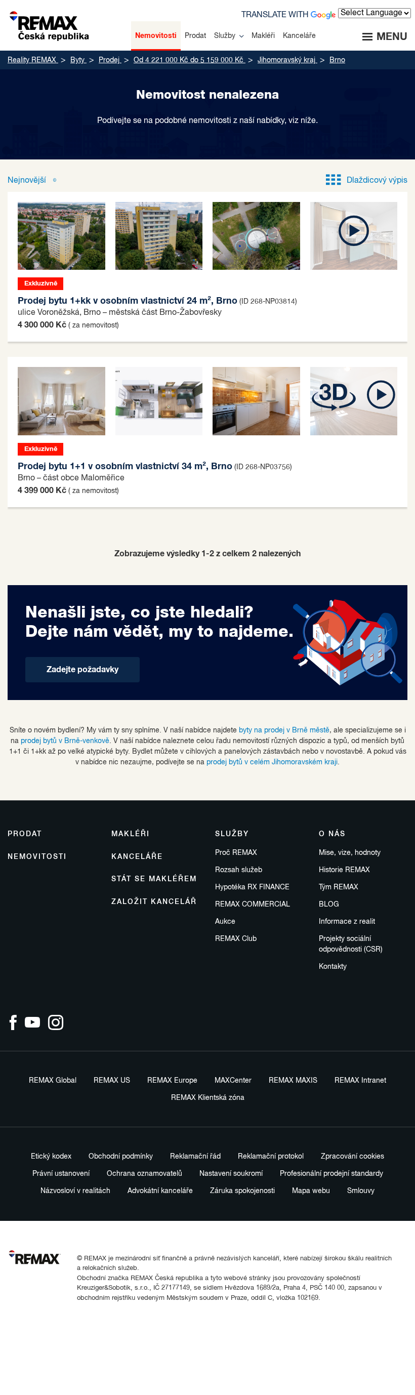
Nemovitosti (37, 856)
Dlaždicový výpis (377, 181)
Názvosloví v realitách (75, 1191)
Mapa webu (311, 1191)
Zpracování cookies (352, 1156)
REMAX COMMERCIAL (252, 904)
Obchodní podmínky (121, 1156)
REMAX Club (236, 938)
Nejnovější (28, 181)
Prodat (25, 834)
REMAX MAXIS (293, 1080)
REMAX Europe (172, 1080)
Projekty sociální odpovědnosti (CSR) (351, 944)
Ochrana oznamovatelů (144, 1173)
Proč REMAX (236, 852)
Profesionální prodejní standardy (331, 1173)
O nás (332, 834)
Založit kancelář (154, 902)
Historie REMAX (344, 870)
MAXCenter (233, 1080)
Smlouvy (361, 1191)
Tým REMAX (338, 887)
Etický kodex (51, 1156)
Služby (232, 834)
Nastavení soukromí (231, 1173)
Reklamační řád (195, 1156)
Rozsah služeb (238, 870)
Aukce (225, 921)
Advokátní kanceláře (160, 1191)
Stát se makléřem (154, 879)
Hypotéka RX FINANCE (252, 887)
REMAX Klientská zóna (207, 1097)
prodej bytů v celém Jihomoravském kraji (272, 762)
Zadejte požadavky (82, 670)
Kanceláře (137, 856)
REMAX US (112, 1080)
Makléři (130, 834)
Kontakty (333, 966)
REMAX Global (52, 1080)
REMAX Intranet (360, 1080)
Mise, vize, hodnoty (350, 852)
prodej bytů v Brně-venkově (65, 741)
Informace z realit (347, 921)
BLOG (329, 904)
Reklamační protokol (271, 1156)
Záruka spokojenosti (242, 1191)
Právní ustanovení (61, 1173)
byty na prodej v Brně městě (284, 730)
